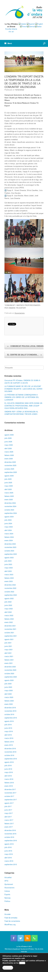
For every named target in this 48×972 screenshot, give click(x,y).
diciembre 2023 (10, 544)
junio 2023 (8, 564)
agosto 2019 (9, 721)
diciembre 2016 (10, 830)
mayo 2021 (8, 649)
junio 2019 (8, 728)
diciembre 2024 (10, 503)
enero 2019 (8, 745)
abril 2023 (8, 571)
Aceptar (7, 968)
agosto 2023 (9, 557)
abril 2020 (8, 694)
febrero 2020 (9, 700)
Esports (7, 894)
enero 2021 (8, 663)
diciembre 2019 (10, 707)
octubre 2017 (9, 796)
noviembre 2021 (10, 629)
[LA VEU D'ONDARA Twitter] (20, 938)
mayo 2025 (8, 486)
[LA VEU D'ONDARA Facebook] (13, 938)
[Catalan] (22, 24)
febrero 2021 (9, 660)
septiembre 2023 (10, 554)
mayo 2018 (8, 772)
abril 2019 (8, 735)
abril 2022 (8, 612)
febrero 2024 (9, 537)
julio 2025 (8, 479)
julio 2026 (8, 438)
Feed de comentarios (12, 921)
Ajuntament (8, 884)
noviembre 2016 (10, 833)
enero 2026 (8, 458)
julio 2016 (8, 847)
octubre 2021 (9, 632)
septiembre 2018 (10, 758)
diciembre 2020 (10, 666)
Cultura (7, 891)
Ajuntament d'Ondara (27, 949)
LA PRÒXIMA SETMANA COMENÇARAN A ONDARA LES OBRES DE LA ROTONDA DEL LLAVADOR (21, 397)
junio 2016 (8, 851)
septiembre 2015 (10, 864)
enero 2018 (8, 786)
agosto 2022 (9, 598)
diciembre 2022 (10, 585)
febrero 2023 (9, 578)
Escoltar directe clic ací (11, 30)
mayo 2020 (8, 690)
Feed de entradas (10, 917)
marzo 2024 (8, 533)
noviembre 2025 (10, 465)
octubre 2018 (9, 755)
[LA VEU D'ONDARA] (24, 12)
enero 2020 (8, 704)
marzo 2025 (8, 492)
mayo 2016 (8, 854)
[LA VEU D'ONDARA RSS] (27, 938)
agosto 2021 (9, 639)
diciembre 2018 (10, 748)
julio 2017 (8, 806)
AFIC (6, 880)
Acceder (7, 914)
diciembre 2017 (10, 789)
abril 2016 (8, 857)
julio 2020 (8, 683)
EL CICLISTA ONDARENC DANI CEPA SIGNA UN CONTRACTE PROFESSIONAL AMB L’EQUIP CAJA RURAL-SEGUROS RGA (23, 405)
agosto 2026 (9, 435)
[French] (23, 26)
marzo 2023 (8, 574)
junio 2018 (8, 769)
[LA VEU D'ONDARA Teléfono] (34, 938)
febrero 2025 (9, 496)
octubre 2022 (9, 591)
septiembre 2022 (10, 595)
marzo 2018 (8, 779)
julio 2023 (8, 561)
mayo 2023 (8, 567)
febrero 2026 (9, 455)
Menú (10, 43)
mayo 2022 (8, 608)
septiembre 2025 (10, 472)
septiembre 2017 (10, 799)
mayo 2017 (8, 813)
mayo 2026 (8, 445)
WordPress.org (9, 924)
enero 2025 (8, 499)
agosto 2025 (9, 475)
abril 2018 (8, 775)
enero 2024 (8, 540)
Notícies (7, 898)
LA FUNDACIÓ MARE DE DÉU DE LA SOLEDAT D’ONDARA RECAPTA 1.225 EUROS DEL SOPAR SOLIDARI (23, 388)
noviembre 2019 (10, 711)
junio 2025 (8, 482)
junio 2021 (8, 646)
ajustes (22, 963)
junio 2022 (8, 605)
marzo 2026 (8, 451)
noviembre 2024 (10, 506)
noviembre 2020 (10, 670)
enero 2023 (8, 581)
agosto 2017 (9, 803)
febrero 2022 (9, 619)
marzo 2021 (8, 656)
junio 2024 (8, 523)
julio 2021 (8, 642)
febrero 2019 (9, 741)
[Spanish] (31, 24)
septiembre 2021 (10, 636)
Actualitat (8, 877)
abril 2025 (8, 489)
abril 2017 (8, 816)
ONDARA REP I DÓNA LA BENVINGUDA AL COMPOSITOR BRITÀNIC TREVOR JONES (21, 412)
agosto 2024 (9, 516)
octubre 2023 (9, 550)
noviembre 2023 (10, 547)
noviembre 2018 (10, 752)
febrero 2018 (9, 782)
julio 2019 (8, 724)
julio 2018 (8, 765)
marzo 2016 (8, 861)
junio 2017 (8, 810)
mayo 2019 (8, 731)
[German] (31, 26)
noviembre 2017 (10, 792)
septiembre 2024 (10, 513)
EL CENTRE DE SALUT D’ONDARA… (24, 354)
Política (7, 901)
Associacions (20, 313)
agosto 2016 (9, 844)
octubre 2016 (9, 837)
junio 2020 (8, 687)
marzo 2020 (8, 697)
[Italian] (38, 26)
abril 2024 (8, 530)
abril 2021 (8, 653)
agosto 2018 (9, 762)
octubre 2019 (9, 714)
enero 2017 (8, 827)
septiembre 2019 (10, 717)
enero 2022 (8, 622)
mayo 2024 (8, 527)
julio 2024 (8, 520)
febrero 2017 (9, 823)
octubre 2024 (9, 510)
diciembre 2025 (10, 462)
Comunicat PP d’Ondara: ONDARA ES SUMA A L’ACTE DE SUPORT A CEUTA (22, 381)
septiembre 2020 (10, 677)
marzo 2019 (8, 738)
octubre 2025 (9, 469)
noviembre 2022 (10, 588)
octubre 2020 (9, 673)
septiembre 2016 (10, 840)
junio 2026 (8, 441)
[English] (39, 24)
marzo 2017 (8, 820)
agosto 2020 (9, 680)
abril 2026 (8, 448)
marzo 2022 (8, 615)
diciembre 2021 (10, 625)
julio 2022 (8, 602)
